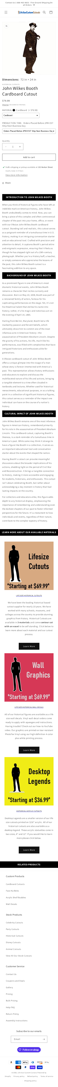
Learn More (29, 646)
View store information (17, 175)
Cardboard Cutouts (15, 884)
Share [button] (8, 182)
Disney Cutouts (13, 942)
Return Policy (12, 1014)
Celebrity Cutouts (14, 922)
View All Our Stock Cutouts (19, 955)
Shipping (5, 105)
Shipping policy (30, 1081)
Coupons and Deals (15, 980)
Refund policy (32, 1076)
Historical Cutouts (14, 935)
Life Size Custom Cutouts (27, 1073)
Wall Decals (11, 904)
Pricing (9, 994)
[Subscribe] (44, 1039)
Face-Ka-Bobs (12, 890)
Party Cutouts (12, 929)
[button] (6, 12)
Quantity (6, 141)
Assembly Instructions (17, 1020)
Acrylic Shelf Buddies (16, 897)
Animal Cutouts (13, 949)
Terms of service (47, 1076)
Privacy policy (19, 1076)
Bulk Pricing (11, 1000)
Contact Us (11, 974)
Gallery (9, 987)
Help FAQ (10, 1007)
